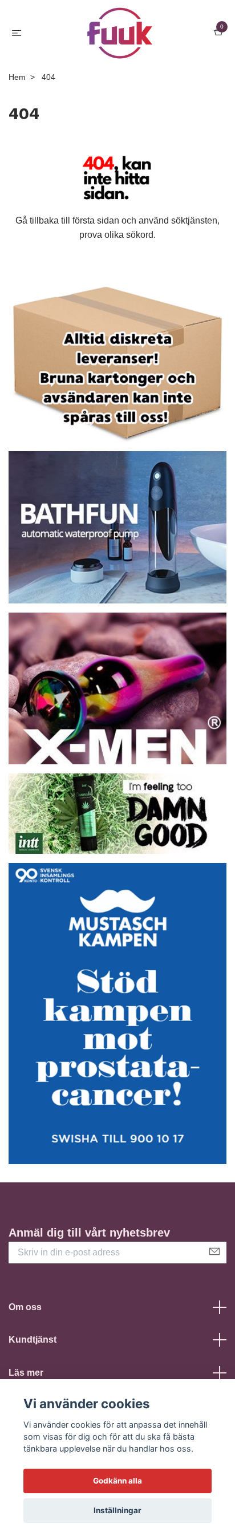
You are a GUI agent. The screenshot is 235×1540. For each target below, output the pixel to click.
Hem (17, 77)
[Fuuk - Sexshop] (120, 33)
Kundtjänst (32, 1339)
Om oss (25, 1307)
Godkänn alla (117, 1480)
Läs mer (26, 1372)
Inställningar (117, 1510)
